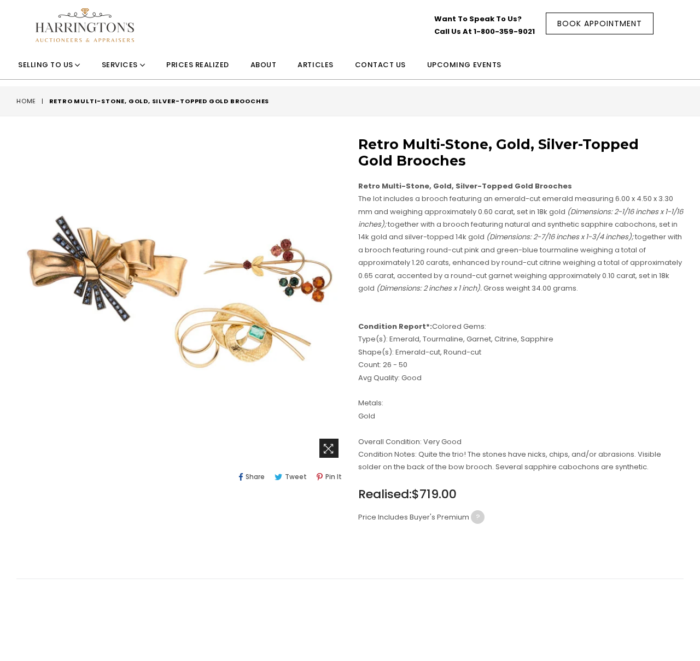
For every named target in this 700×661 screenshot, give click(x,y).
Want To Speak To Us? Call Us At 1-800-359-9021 (484, 25)
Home (26, 101)
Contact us (380, 65)
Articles (315, 65)
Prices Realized (197, 65)
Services (121, 65)
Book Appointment (599, 23)
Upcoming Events (464, 65)
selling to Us (46, 65)
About (263, 65)
